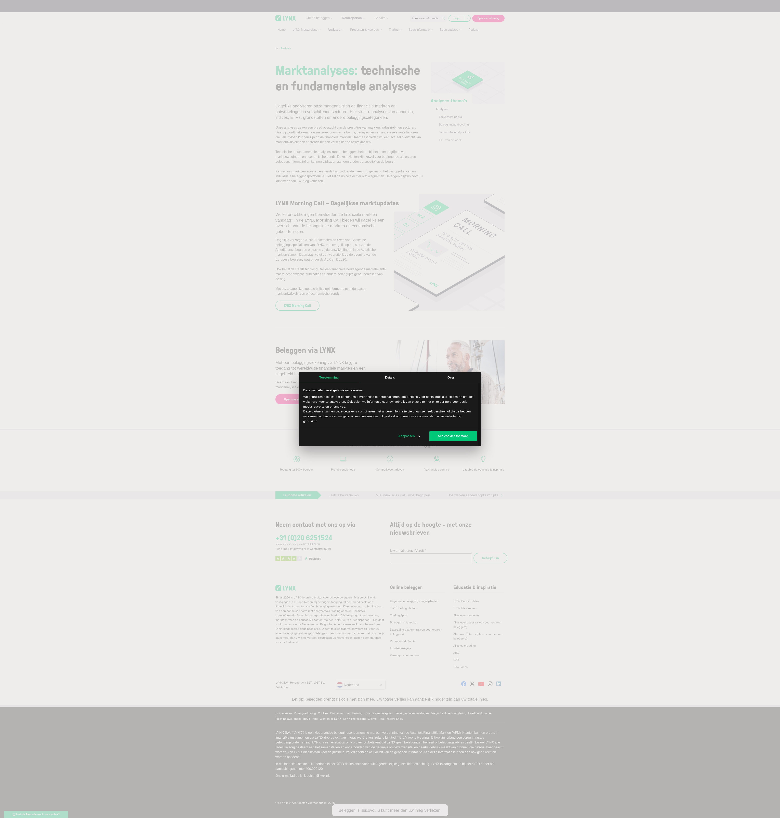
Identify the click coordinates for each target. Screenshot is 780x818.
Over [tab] (450, 377)
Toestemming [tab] (329, 377)
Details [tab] (390, 377)
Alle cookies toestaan (453, 436)
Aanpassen (406, 436)
